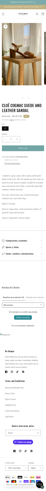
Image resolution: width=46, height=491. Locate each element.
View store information (12, 163)
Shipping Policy (10, 405)
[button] (3, 14)
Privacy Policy (10, 393)
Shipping (11, 120)
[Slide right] (28, 98)
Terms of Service (10, 399)
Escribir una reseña (23, 317)
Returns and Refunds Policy (14, 388)
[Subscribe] (37, 433)
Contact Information (12, 411)
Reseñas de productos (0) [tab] (13, 297)
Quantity (4, 134)
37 (5, 128)
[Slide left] (17, 98)
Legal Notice (9, 416)
